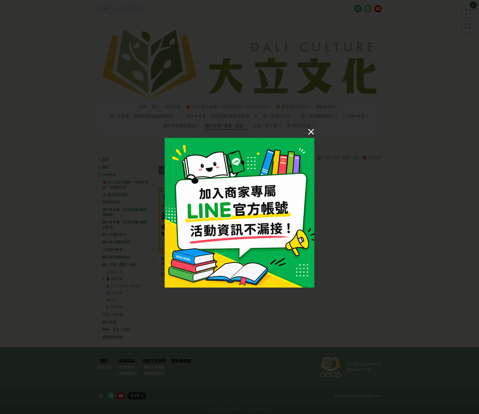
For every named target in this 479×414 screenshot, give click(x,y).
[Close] (311, 131)
